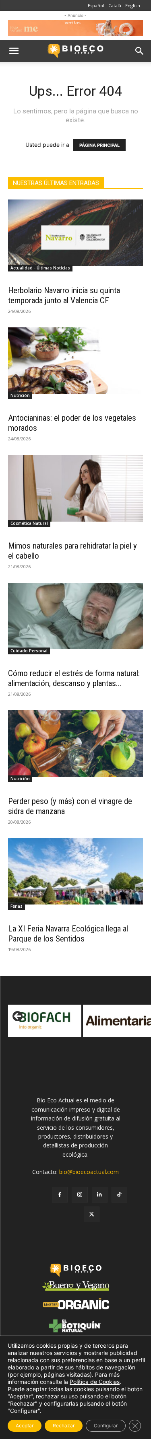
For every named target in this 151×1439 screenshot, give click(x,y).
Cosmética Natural (29, 523)
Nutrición (20, 395)
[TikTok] (119, 1195)
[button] (14, 51)
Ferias (16, 906)
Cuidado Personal (29, 651)
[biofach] (44, 1021)
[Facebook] (60, 1195)
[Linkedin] (100, 1195)
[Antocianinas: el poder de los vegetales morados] (75, 360)
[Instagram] (79, 1195)
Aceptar (24, 1426)
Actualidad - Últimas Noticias (40, 268)
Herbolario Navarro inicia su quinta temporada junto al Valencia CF (64, 295)
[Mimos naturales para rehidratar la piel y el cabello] (75, 488)
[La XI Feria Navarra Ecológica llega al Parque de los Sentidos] (75, 871)
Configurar (106, 1426)
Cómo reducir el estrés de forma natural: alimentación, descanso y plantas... (74, 678)
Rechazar (63, 1426)
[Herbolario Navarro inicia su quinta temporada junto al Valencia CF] (75, 232)
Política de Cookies (95, 1381)
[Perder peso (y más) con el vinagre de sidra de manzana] (75, 743)
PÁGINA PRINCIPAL (99, 145)
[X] (91, 1214)
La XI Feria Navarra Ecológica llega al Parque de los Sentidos (68, 934)
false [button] (18, 1017)
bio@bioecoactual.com (89, 1172)
